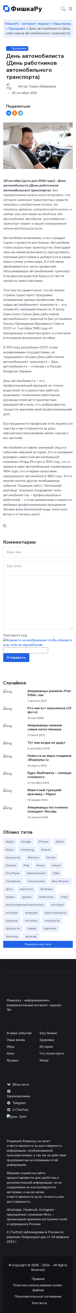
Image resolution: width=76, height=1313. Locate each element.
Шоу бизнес (60, 881)
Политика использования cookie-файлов (38, 1287)
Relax (10, 849)
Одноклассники (18, 1096)
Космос (11, 865)
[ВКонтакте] (8, 113)
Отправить (16, 657)
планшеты (52, 920)
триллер (12, 936)
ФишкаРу (26, 9)
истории (58, 904)
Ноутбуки (13, 873)
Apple (10, 841)
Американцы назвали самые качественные (44, 727)
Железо (33, 857)
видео (10, 896)
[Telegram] (20, 113)
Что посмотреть (51, 1053)
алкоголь (26, 889)
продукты (13, 928)
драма (27, 896)
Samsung (27, 849)
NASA (60, 841)
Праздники (16, 28)
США (56, 873)
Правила (38, 1279)
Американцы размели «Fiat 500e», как (49, 693)
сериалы (50, 928)
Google (26, 841)
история (12, 912)
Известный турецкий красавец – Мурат (44, 792)
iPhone (43, 841)
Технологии (36, 881)
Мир (27, 865)
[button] (70, 9)
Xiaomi (45, 849)
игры (64, 896)
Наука (56, 865)
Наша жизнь (62, 24)
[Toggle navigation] (55, 9)
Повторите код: (15, 635)
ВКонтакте (20, 1084)
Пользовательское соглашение (38, 1296)
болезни (47, 889)
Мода (41, 865)
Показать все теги (38, 944)
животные (46, 896)
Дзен (23, 1116)
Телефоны (13, 881)
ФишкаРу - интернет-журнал (27, 24)
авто (9, 889)
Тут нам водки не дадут (46, 743)
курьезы (12, 920)
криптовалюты (55, 912)
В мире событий (19, 1033)
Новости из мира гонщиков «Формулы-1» (49, 758)
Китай (51, 857)
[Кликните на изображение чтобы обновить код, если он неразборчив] (38, 642)
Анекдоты (13, 857)
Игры (10, 1047)
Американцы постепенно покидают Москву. (47, 809)
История (46, 1047)
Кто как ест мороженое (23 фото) (49, 710)
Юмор (44, 1060)
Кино (10, 1053)
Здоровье (46, 1040)
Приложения (36, 873)
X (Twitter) (20, 1110)
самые (32, 928)
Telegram (19, 1103)
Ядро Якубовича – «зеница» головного (49, 775)
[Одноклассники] (14, 113)
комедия (31, 912)
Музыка (12, 1060)
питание (31, 920)
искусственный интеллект (25, 904)
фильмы (31, 936)
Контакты (39, 1303)
